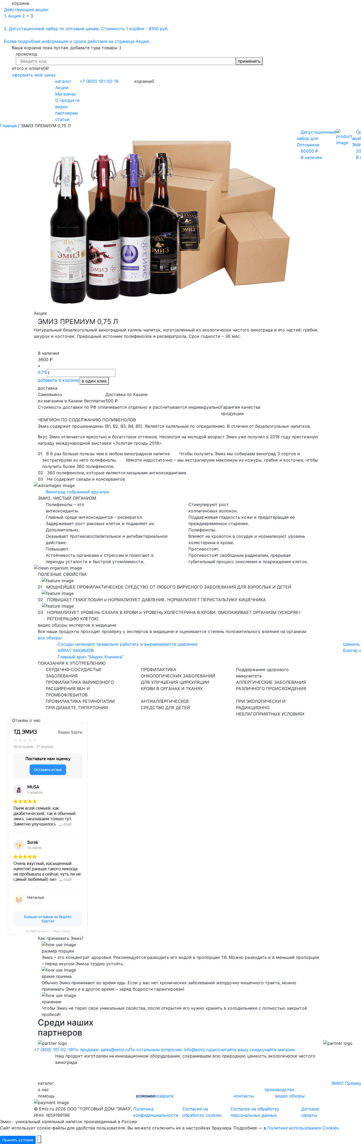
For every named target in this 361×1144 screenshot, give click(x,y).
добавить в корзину (59, 380)
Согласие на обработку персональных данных (254, 1112)
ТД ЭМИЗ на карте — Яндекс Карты (48, 931)
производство (279, 1089)
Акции (61, 87)
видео (61, 106)
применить (249, 61)
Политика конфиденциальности (155, 1112)
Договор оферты (310, 1112)
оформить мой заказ (33, 75)
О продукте (67, 100)
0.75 (42, 372)
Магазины (65, 94)
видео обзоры (290, 1096)
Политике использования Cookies (303, 1128)
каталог (63, 81)
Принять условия (17, 1140)
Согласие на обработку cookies (201, 1112)
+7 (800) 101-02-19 (53, 1049)
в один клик (94, 381)
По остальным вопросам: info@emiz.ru (169, 1049)
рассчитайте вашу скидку (237, 1049)
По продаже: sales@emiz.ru (101, 1049)
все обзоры (50, 637)
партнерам (66, 113)
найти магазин (280, 1049)
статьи (62, 119)
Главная (8, 125)
